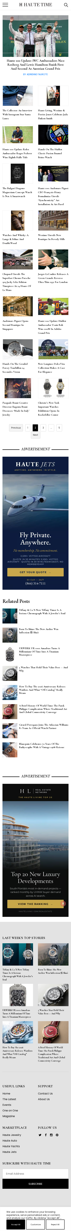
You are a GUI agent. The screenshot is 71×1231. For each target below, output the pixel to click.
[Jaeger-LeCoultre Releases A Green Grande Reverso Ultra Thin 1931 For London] (53, 259)
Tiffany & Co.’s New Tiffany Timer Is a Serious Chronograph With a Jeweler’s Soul (17, 974)
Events (6, 1105)
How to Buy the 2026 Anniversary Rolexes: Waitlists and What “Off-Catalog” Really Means (17, 1052)
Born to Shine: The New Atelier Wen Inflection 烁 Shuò (53, 971)
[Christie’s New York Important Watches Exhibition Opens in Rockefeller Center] (53, 388)
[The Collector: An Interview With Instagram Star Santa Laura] (18, 96)
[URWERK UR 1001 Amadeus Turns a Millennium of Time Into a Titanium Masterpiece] (17, 995)
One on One (10, 1110)
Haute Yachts (11, 1146)
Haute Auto (9, 1141)
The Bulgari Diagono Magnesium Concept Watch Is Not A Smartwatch (17, 192)
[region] (35, 1229)
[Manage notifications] (63, 903)
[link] (40, 1135)
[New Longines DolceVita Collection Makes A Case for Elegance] (53, 349)
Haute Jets (9, 1152)
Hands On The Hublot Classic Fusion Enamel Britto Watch (50, 153)
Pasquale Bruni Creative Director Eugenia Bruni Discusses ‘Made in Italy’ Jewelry (15, 408)
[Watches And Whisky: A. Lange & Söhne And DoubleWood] (18, 221)
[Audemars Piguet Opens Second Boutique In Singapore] (18, 306)
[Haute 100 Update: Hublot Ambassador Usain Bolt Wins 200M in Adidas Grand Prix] (53, 306)
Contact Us (45, 1093)
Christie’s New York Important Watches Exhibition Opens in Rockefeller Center (48, 408)
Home (6, 1093)
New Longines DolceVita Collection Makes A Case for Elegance (51, 368)
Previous (16, 427)
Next (35, 435)
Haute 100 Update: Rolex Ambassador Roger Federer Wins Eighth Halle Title (17, 153)
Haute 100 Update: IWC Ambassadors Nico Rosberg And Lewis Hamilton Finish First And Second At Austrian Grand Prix (35, 65)
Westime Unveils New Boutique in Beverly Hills (51, 237)
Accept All (15, 1224)
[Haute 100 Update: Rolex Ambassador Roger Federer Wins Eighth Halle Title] (18, 135)
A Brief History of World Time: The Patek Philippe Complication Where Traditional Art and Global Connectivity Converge (51, 1054)
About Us (44, 1099)
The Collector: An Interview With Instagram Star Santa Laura (17, 114)
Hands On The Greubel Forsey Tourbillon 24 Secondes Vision (15, 368)
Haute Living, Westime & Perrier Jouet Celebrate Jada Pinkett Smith (53, 114)
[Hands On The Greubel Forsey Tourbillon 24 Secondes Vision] (18, 349)
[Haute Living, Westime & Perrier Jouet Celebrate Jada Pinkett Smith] (53, 96)
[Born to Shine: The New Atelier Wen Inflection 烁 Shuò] (53, 954)
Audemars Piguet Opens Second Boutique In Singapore (15, 325)
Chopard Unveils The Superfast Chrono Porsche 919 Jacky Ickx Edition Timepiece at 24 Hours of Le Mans (16, 282)
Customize (36, 1224)
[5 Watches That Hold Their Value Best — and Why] (53, 995)
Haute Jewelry (11, 1135)
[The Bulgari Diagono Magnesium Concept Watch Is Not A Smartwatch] (18, 174)
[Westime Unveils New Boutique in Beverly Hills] (53, 221)
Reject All (55, 1224)
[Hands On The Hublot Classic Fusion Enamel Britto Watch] (53, 135)
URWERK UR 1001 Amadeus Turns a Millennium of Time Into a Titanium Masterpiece (16, 1013)
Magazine (8, 1116)
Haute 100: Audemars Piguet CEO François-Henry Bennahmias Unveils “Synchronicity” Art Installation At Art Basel (53, 196)
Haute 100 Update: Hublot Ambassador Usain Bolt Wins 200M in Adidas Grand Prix (52, 327)
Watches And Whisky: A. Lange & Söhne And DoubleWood (15, 239)
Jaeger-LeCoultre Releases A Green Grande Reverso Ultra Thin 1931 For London (53, 278)
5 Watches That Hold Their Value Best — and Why (51, 1012)
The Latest (9, 1099)
